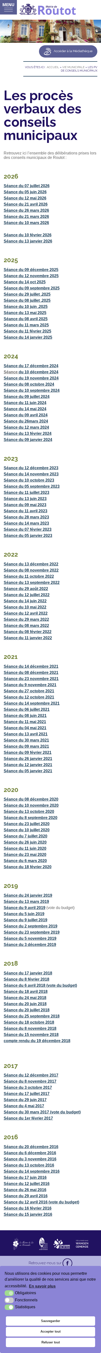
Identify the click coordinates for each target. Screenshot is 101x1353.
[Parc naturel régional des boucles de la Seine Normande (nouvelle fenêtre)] (43, 1244)
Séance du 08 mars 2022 (26, 625)
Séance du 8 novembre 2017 (30, 1081)
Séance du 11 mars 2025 (26, 325)
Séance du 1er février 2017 (28, 1118)
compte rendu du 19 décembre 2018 (37, 1041)
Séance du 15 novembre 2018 (31, 1035)
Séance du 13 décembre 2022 (31, 564)
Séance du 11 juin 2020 (25, 848)
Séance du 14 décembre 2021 (31, 666)
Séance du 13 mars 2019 (26, 901)
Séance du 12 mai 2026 (25, 198)
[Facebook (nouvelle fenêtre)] (67, 1263)
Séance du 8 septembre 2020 (30, 818)
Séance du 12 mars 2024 (26, 427)
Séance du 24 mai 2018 (25, 998)
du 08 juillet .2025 (34, 300)
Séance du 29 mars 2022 (26, 619)
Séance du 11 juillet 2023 (26, 492)
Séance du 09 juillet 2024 (27, 397)
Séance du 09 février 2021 (27, 752)
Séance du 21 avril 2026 (26, 204)
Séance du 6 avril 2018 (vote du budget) (40, 985)
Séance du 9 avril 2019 (24, 908)
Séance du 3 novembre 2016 (30, 1159)
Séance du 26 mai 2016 (25, 1190)
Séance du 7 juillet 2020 (25, 836)
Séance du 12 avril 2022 (26, 613)
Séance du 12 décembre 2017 (31, 1075)
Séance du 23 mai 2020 (25, 854)
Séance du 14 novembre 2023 (31, 474)
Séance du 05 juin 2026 (25, 192)
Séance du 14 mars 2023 (26, 523)
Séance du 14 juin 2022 (25, 601)
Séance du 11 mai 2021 (25, 722)
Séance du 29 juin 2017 (25, 1100)
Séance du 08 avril (21, 319)
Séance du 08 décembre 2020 (31, 799)
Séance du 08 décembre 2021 (31, 672)
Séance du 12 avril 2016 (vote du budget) (41, 1202)
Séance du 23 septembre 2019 (32, 932)
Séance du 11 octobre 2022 (29, 576)
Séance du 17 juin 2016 (25, 1177)
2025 (43, 319)
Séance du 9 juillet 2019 (25, 920)
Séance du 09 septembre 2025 (32, 288)
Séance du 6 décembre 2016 (30, 1153)
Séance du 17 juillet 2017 (27, 1094)
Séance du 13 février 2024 (27, 433)
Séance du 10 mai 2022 (25, 607)
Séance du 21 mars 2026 (26, 216)
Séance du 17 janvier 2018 (28, 973)
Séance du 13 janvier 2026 (28, 241)
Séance (11, 300)
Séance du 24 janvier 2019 (28, 895)
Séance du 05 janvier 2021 (28, 771)
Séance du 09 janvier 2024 (28, 440)
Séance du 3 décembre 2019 (30, 945)
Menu (8, 4)
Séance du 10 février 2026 (27, 235)
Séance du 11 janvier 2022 (28, 638)
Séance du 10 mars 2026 (26, 223)
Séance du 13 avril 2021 (26, 734)
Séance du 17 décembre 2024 (31, 366)
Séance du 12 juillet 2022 (27, 595)
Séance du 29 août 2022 (26, 589)
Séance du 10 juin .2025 (26, 306)
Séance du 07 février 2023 (27, 529)
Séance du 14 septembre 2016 (32, 1171)
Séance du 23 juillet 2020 (27, 824)
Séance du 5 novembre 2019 (30, 938)
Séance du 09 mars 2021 (26, 746)
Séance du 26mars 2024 (26, 421)
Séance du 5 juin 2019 (24, 914)
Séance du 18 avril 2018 (26, 991)
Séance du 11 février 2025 (27, 331)
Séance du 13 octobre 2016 (29, 1165)
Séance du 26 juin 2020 (25, 842)
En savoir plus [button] (42, 1286)
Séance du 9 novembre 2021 (30, 685)
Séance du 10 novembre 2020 (31, 805)
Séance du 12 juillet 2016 (27, 1184)
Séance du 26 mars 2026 (26, 210)
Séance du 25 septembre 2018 (32, 1016)
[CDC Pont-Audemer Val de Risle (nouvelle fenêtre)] (61, 1244)
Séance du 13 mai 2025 (25, 313)
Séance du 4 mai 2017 (24, 1106)
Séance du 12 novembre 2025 (31, 276)
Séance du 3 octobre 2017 (28, 1087)
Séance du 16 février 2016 (27, 1208)
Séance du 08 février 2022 (27, 632)
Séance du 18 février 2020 (27, 867)
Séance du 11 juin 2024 (25, 403)
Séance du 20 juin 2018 (25, 1004)
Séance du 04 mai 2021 (25, 728)
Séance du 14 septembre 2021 (32, 703)
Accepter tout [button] (50, 1331)
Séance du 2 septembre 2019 (30, 926)
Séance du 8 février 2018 (26, 979)
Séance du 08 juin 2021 (25, 716)
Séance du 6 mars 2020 (25, 861)
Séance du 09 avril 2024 (26, 415)
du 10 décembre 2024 (38, 372)
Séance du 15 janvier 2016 (28, 1214)
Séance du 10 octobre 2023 (29, 480)
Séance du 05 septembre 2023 (32, 486)
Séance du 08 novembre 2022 (31, 570)
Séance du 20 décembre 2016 (31, 1147)
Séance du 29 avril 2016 (26, 1196)
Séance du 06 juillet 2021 (27, 709)
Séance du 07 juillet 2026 (27, 186)
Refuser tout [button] (50, 1342)
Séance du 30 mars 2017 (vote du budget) (42, 1112)
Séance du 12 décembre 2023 (31, 468)
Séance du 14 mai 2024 (25, 409)
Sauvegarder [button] (50, 1321)
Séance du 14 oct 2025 (25, 282)
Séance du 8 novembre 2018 (30, 1028)
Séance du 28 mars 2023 (26, 517)
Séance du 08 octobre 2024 (29, 384)
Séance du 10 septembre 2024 (32, 390)
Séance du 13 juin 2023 (25, 499)
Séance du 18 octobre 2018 (29, 1022)
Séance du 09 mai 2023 (25, 505)
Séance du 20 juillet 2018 (27, 1010)
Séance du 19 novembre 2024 (31, 378)
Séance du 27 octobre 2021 (29, 691)
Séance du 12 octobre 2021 (29, 697)
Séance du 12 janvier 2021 (28, 765)
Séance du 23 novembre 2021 (31, 679)
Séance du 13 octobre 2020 (29, 811)
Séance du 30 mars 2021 (26, 740)
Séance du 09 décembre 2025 (31, 270)
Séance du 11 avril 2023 (25, 511)
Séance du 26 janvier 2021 (28, 759)
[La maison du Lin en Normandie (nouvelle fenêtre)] (23, 1244)
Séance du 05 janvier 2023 (28, 535)
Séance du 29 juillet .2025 (27, 294)
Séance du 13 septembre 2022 (32, 582)
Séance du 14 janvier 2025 (28, 337)
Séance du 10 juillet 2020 (27, 830)
